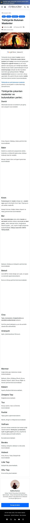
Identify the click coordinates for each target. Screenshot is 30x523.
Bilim (10, 13)
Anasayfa (5, 13)
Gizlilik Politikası (15, 515)
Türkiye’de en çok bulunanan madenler (13, 82)
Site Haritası (23, 515)
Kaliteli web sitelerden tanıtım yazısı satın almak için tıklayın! (14, 2)
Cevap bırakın (15, 505)
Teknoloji (22, 16)
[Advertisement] (15, 125)
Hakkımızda (7, 515)
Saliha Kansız (7, 27)
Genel (8, 16)
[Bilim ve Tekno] (15, 7)
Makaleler (14, 16)
